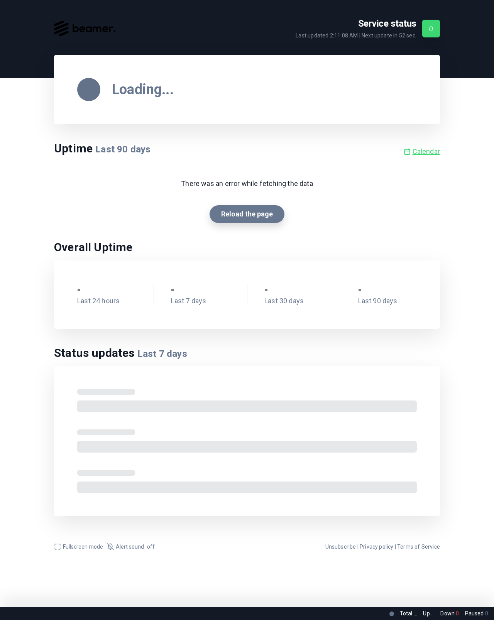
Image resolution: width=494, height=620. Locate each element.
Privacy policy (377, 547)
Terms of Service (418, 547)
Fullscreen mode (83, 547)
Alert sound (135, 547)
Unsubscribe (340, 547)
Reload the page (247, 214)
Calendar (426, 151)
